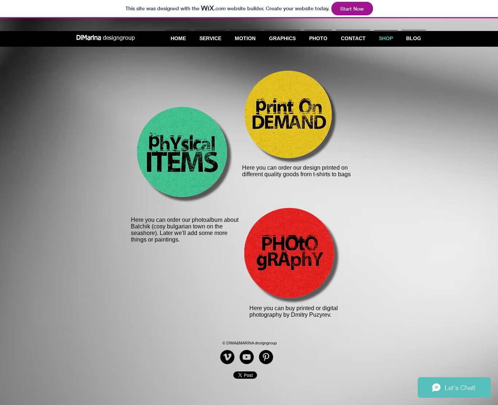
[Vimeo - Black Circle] (227, 357)
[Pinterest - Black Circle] (266, 357)
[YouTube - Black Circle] (247, 357)
